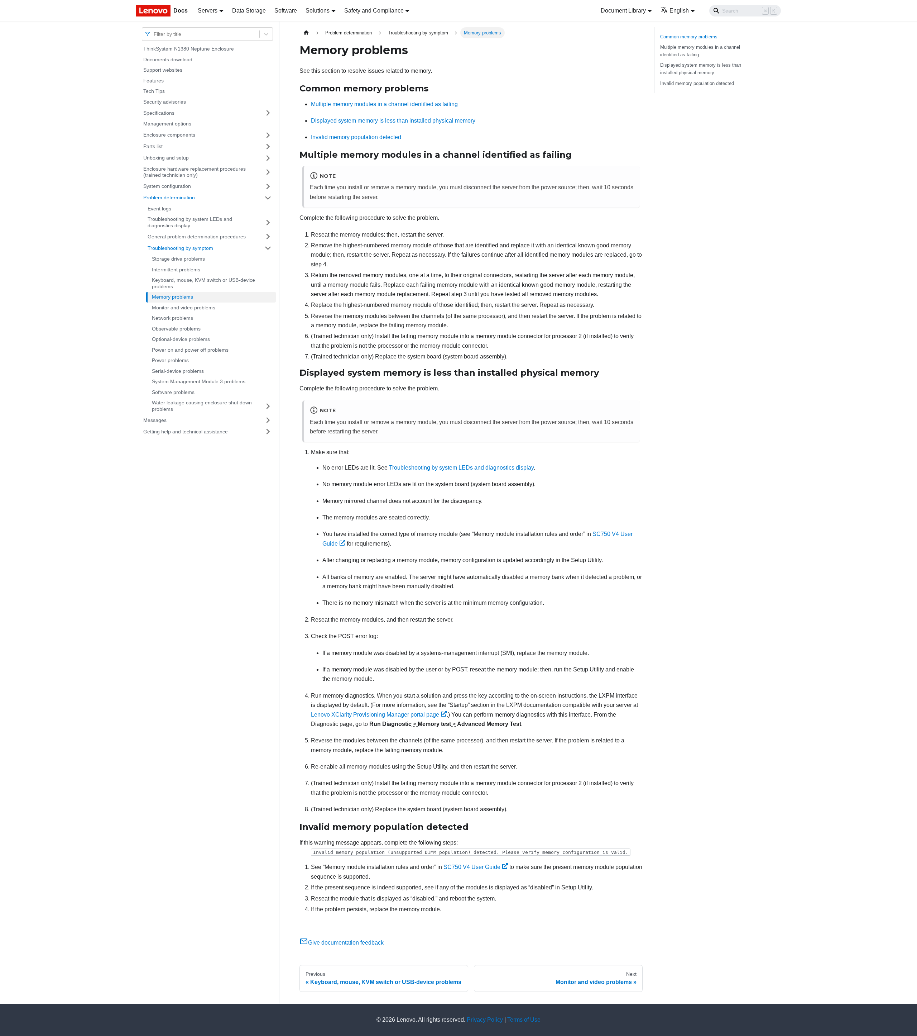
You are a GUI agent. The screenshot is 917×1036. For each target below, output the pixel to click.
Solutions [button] (318, 11)
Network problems (172, 318)
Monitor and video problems (183, 307)
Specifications (158, 112)
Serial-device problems (178, 371)
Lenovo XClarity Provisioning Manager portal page (375, 715)
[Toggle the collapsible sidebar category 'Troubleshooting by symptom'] (268, 248)
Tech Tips (154, 91)
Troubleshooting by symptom (180, 248)
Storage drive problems (178, 259)
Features (153, 81)
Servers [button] (207, 11)
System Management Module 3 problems (198, 381)
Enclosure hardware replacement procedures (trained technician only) (194, 172)
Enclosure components (169, 135)
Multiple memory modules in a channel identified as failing (384, 104)
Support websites (162, 70)
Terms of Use (524, 1020)
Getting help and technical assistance (185, 431)
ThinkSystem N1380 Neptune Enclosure (188, 49)
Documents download (167, 59)
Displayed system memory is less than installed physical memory (393, 121)
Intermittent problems (176, 269)
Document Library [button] (623, 11)
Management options (167, 124)
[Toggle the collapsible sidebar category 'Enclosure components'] (268, 135)
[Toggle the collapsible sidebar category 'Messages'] (268, 420)
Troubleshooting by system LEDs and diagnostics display (190, 222)
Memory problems (172, 297)
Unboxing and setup (166, 158)
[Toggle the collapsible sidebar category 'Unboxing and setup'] (268, 158)
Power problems (170, 360)
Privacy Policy (485, 1020)
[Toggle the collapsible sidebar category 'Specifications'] (268, 113)
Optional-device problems (181, 339)
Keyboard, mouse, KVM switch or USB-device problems (203, 283)
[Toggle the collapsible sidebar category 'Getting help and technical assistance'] (268, 431)
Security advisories (164, 102)
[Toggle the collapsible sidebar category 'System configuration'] (268, 186)
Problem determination (169, 197)
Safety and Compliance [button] (374, 11)
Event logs (159, 209)
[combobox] (154, 34)
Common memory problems (688, 36)
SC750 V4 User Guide (471, 867)
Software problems (173, 392)
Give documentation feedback (346, 943)
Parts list (153, 146)
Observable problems (176, 329)
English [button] (679, 11)
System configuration (167, 186)
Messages (155, 420)
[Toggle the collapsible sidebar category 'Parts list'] (268, 146)
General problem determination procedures (197, 236)
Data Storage (249, 11)
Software (285, 11)
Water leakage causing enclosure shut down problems (202, 406)
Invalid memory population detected (356, 137)
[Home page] (306, 32)
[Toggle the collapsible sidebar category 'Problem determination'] (268, 198)
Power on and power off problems (190, 350)
